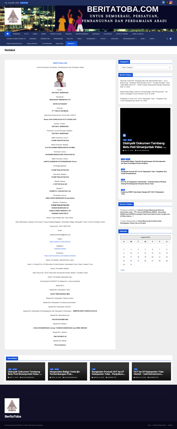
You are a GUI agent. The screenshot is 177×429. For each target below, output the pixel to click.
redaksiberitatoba (60, 249)
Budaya (69, 34)
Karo (152, 39)
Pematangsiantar (14, 43)
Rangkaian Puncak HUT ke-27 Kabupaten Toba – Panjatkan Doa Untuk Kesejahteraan (108, 374)
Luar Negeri (47, 43)
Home (149, 425)
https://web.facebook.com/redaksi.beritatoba (60, 256)
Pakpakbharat (129, 39)
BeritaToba (13, 27)
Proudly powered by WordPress (14, 425)
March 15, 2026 (98, 377)
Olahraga (108, 34)
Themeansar (39, 425)
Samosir (114, 39)
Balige (129, 140)
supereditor (111, 377)
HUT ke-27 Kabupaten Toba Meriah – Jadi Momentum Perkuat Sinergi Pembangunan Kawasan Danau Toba (143, 183)
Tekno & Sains (56, 34)
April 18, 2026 (56, 377)
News (43, 34)
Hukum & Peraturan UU (16, 39)
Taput (103, 39)
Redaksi (71, 43)
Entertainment (82, 34)
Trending (16, 34)
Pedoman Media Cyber (159, 425)
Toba (79, 39)
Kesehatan (45, 39)
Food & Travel (122, 34)
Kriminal (33, 39)
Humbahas (91, 39)
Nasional (60, 43)
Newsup (31, 425)
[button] (167, 39)
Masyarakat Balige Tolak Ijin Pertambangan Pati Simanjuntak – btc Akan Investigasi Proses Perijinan (143, 162)
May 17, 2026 (129, 150)
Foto (26, 34)
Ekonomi (96, 34)
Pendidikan (58, 39)
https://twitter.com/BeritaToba (60, 242)
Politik (70, 39)
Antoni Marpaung (142, 150)
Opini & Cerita (138, 34)
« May (122, 270)
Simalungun (32, 43)
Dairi (143, 39)
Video (35, 34)
